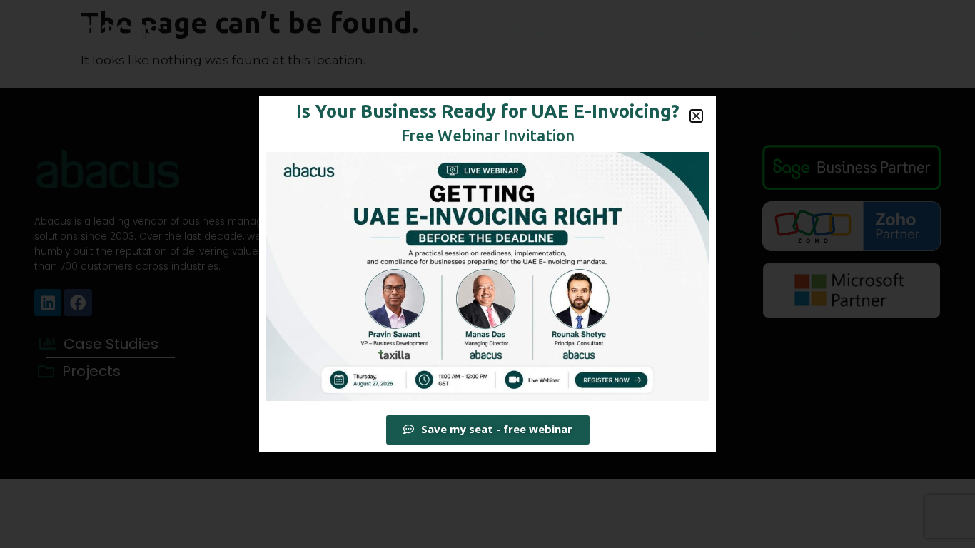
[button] (696, 116)
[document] (487, 274)
